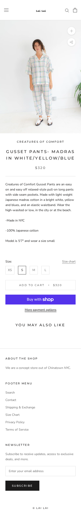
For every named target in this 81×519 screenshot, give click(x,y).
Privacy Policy (15, 422)
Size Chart (12, 415)
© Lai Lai (41, 508)
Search (10, 392)
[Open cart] (75, 10)
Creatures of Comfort (40, 141)
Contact (10, 400)
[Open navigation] (6, 10)
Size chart (69, 261)
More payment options (40, 310)
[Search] (67, 10)
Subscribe (22, 485)
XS (10, 270)
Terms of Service (17, 429)
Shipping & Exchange (20, 407)
